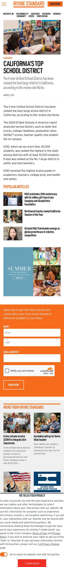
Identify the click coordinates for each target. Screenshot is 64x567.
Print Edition (42, 16)
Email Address (11, 352)
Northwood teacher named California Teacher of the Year (42, 212)
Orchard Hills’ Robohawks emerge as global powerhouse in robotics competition (42, 232)
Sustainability (22, 13)
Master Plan (8, 13)
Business (57, 13)
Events (31, 16)
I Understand (32, 563)
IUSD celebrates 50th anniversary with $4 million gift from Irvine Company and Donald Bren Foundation (40, 199)
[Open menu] (4, 4)
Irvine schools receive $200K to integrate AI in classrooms (14, 439)
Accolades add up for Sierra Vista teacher (47, 437)
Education (35, 13)
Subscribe (55, 4)
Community (21, 16)
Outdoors (46, 13)
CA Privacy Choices (48, 544)
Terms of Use (39, 533)
